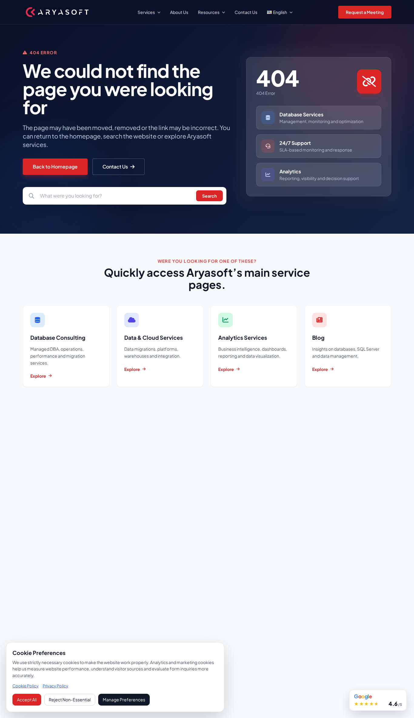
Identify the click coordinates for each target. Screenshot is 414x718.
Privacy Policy (55, 685)
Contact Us (115, 166)
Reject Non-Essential (70, 699)
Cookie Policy (25, 685)
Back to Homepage (55, 166)
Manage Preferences (124, 699)
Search (209, 196)
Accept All (27, 699)
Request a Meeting (365, 12)
